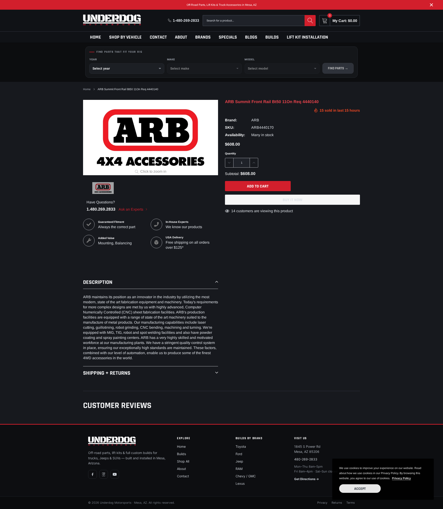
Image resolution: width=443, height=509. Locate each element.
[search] (310, 20)
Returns (337, 502)
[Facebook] (92, 474)
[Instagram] (103, 474)
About (181, 37)
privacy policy (401, 478)
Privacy (322, 502)
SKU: (229, 127)
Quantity (230, 153)
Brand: (231, 120)
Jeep (239, 461)
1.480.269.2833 (101, 209)
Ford (239, 454)
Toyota (241, 446)
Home (95, 37)
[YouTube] (114, 474)
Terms (350, 502)
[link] (103, 188)
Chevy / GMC (246, 476)
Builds (272, 37)
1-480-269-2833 (186, 20)
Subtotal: (232, 174)
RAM (239, 469)
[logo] (112, 20)
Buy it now (292, 199)
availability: (235, 135)
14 (233, 211)
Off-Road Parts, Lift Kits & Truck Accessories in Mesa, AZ (222, 4)
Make (171, 59)
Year (93, 59)
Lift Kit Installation (307, 37)
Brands (203, 37)
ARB (255, 120)
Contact (158, 37)
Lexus (240, 483)
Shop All (183, 461)
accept (360, 488)
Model (249, 59)
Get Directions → (306, 479)
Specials (228, 37)
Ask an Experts (131, 209)
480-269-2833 (305, 459)
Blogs (251, 37)
